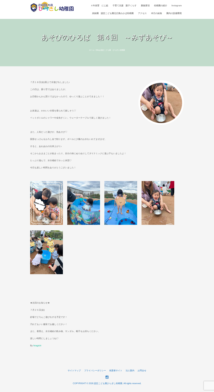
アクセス (142, 13)
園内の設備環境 (174, 13)
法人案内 (130, 370)
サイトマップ (74, 370)
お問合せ (142, 370)
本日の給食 (156, 13)
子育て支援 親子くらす (125, 5)
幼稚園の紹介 (160, 5)
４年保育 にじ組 (99, 5)
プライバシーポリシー (95, 370)
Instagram (176, 5)
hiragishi (37, 345)
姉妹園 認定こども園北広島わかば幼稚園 (113, 13)
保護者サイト (115, 370)
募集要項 (145, 5)
